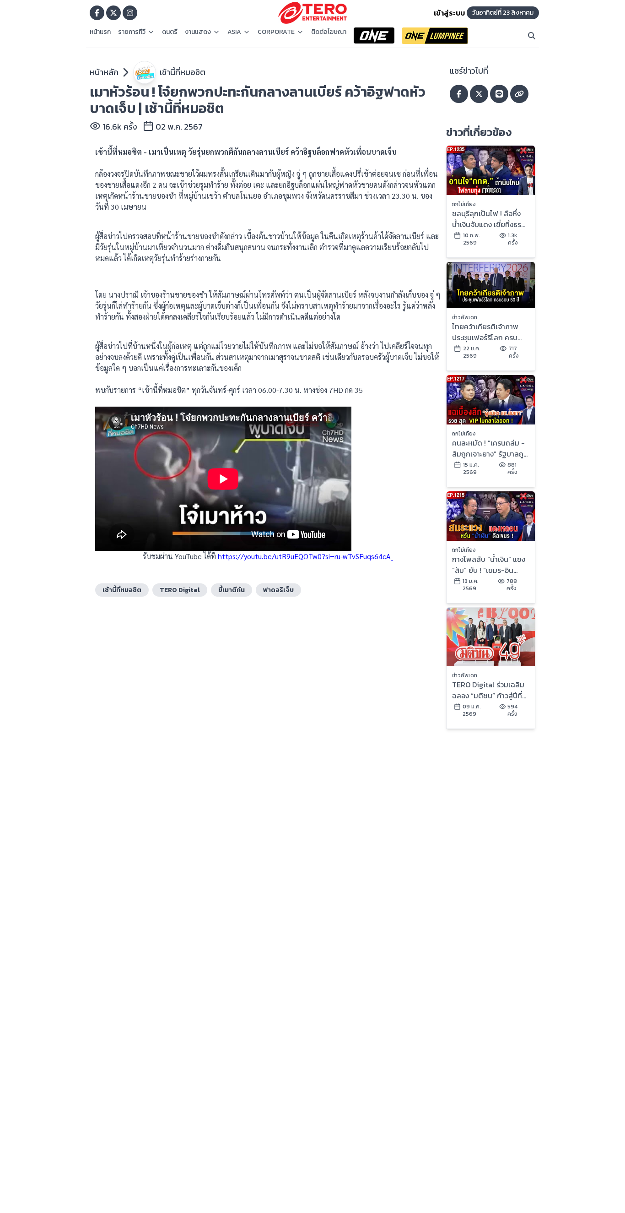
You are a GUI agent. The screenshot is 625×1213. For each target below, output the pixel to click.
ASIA (234, 32)
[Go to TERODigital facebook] (97, 12)
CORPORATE (276, 32)
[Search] (531, 35)
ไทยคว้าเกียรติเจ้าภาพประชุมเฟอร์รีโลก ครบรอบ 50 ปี (485, 332)
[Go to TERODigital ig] (130, 12)
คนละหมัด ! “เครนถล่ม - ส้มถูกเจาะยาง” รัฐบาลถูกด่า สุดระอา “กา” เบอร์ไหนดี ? (490, 448)
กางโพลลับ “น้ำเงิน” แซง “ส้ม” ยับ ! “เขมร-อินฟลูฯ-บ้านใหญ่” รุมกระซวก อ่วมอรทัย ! (488, 565)
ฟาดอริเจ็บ (278, 590)
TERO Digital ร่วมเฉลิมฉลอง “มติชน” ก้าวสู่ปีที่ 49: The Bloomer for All (488, 690)
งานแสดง (198, 32)
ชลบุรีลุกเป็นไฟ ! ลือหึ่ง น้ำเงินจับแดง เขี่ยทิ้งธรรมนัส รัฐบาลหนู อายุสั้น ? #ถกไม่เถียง (488, 219)
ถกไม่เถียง (464, 204)
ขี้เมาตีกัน (231, 590)
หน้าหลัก (104, 72)
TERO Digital (180, 590)
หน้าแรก (100, 32)
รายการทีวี (131, 32)
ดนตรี (170, 32)
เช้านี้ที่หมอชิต (182, 72)
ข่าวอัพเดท (464, 317)
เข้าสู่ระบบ (449, 12)
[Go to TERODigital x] (113, 12)
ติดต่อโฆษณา (328, 32)
